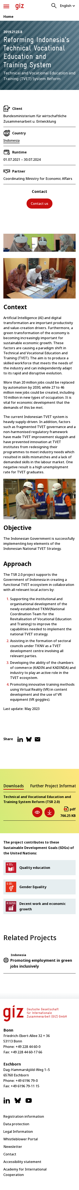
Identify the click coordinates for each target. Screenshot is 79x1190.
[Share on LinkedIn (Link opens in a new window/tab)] (20, 741)
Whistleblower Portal (20, 1139)
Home (8, 16)
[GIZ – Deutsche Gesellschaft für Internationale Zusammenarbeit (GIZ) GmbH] (20, 6)
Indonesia (11, 140)
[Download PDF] (49, 812)
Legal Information (18, 1131)
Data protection (16, 1124)
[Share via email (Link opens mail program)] (37, 741)
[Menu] (6, 6)
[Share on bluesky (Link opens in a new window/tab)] (29, 741)
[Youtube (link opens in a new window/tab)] (28, 1102)
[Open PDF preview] (37, 812)
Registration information (23, 1116)
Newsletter (12, 1146)
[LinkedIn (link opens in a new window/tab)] (6, 1102)
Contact (9, 1154)
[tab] (13, 786)
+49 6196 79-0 (27, 1080)
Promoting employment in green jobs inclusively (41, 963)
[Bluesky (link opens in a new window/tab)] (17, 1102)
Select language (68, 5)
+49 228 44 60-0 (28, 1046)
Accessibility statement (22, 1161)
